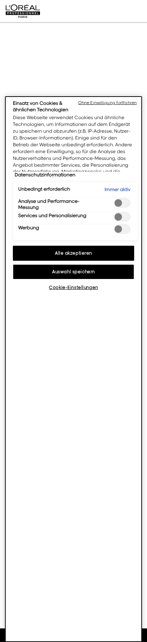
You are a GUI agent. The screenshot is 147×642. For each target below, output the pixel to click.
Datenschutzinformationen (45, 175)
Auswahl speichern (73, 271)
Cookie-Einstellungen (73, 287)
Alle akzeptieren (73, 253)
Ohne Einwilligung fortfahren (107, 102)
